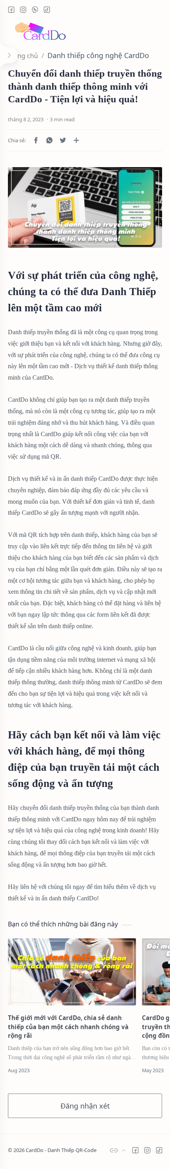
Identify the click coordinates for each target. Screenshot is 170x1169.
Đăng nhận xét (85, 1106)
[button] (11, 9)
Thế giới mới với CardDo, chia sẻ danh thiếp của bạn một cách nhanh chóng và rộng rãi (68, 1027)
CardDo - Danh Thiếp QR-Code (61, 1150)
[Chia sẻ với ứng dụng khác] (76, 140)
